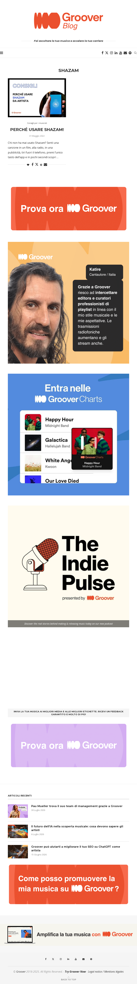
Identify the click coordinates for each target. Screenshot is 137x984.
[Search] (135, 53)
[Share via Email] (45, 164)
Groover (21, 971)
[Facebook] (102, 53)
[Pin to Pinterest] (41, 164)
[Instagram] (111, 53)
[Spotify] (130, 53)
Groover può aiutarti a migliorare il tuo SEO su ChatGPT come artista (75, 848)
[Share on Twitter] (36, 164)
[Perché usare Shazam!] (37, 97)
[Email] (125, 53)
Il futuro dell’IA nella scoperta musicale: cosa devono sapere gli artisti (77, 828)
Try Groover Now (75, 971)
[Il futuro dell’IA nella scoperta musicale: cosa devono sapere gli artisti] (18, 831)
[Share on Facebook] (32, 164)
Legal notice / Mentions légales (106, 971)
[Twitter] (106, 53)
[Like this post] (28, 164)
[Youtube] (120, 53)
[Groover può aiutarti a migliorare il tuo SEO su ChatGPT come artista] (18, 851)
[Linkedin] (116, 53)
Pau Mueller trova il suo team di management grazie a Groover (76, 806)
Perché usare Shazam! (37, 129)
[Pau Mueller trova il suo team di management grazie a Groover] (18, 811)
